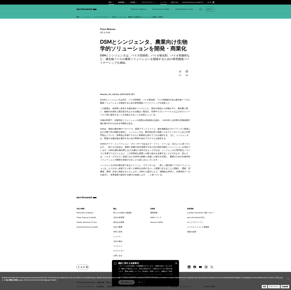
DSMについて (155, 217)
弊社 (78, 17)
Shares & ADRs (156, 222)
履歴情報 (154, 212)
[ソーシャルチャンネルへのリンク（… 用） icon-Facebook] (195, 267)
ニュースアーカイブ (101, 17)
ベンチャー (117, 246)
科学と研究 (117, 232)
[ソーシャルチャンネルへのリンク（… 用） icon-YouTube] (200, 267)
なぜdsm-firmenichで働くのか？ (200, 212)
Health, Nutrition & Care (87, 222)
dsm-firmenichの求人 (196, 217)
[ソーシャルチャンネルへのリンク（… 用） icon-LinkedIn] (189, 267)
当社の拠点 (117, 241)
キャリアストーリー (195, 222)
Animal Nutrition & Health (87, 227)
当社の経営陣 (118, 217)
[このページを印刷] (186, 71)
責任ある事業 (118, 222)
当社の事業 (80, 209)
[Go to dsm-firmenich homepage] (86, 9)
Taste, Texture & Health (86, 217)
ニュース (87, 17)
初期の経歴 (191, 232)
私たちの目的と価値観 (122, 212)
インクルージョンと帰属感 (198, 227)
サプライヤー (118, 251)
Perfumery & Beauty (85, 212)
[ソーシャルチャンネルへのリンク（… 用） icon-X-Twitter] (212, 267)
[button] (200, 9)
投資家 (152, 209)
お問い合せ (117, 255)
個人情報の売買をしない (14, 280)
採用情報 (190, 209)
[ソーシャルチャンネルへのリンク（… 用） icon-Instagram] (206, 267)
